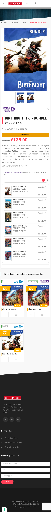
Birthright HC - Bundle (9, 354)
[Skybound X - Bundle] (12, 300)
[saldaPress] (15, 3)
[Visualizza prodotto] (16, 314)
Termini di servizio (11, 447)
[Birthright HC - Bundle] (12, 345)
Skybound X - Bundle (9, 309)
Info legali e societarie (13, 443)
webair (34, 507)
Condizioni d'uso (11, 438)
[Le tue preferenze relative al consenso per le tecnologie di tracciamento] (4, 509)
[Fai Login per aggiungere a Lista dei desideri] (47, 109)
